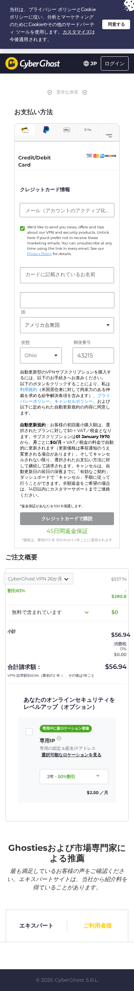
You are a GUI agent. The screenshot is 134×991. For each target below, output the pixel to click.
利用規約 (28, 389)
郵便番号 (82, 342)
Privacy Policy (39, 253)
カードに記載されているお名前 (60, 274)
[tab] (25, 129)
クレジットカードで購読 (67, 518)
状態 (25, 342)
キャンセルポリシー (73, 401)
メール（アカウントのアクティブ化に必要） (67, 210)
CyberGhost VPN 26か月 (35, 578)
